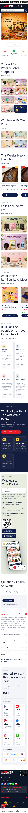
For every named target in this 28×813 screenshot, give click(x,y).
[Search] (25, 10)
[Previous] (10, 44)
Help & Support (5, 1)
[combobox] (14, 10)
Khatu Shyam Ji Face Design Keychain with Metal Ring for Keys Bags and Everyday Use (9, 186)
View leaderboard (6, 283)
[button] (2, 6)
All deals (3, 128)
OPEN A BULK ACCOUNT (10, 431)
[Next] (18, 44)
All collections (5, 213)
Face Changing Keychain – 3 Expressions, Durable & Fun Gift (9, 306)
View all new (5, 163)
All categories (5, 75)
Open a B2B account (7, 338)
